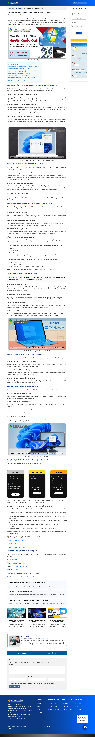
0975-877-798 (16, 559)
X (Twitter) (79, 703)
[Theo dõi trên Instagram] (44, 726)
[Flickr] (50, 726)
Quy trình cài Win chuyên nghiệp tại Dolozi (18, 75)
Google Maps (17, 716)
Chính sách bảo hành (55, 709)
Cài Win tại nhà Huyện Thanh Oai (17, 540)
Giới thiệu (39, 703)
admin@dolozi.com (17, 570)
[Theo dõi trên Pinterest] (47, 726)
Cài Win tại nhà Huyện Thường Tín (17, 547)
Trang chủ (11, 8)
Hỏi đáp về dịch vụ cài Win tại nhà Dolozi (18, 80)
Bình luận (11, 664)
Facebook (79, 709)
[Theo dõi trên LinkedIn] (49, 726)
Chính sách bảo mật (67, 703)
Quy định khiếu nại (67, 709)
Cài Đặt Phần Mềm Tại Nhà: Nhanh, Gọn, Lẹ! (37, 620)
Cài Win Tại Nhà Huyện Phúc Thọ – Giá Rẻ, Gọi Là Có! (52, 653)
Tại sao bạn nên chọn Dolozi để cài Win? (18, 71)
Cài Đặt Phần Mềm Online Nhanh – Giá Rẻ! (16, 620)
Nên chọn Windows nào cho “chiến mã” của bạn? (20, 68)
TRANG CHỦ (23, 2)
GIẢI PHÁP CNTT (31, 2)
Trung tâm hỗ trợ (40, 714)
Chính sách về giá (54, 703)
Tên (10, 676)
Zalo (78, 706)
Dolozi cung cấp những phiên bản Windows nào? (20, 73)
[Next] (67, 620)
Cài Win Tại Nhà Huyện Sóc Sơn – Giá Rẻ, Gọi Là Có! (22, 653)
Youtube (78, 712)
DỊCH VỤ (47, 2)
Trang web (50, 676)
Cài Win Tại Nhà (17, 8)
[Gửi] (85, 3)
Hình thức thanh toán (54, 706)
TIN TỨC (53, 2)
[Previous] (7, 620)
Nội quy (38, 709)
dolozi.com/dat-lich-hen (20, 563)
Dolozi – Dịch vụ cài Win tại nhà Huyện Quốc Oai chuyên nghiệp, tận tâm (25, 70)
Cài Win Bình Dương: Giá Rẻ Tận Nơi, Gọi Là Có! (57, 620)
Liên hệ (38, 706)
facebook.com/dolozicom (21, 566)
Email (30, 676)
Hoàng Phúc (25, 636)
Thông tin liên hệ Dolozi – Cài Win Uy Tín (18, 79)
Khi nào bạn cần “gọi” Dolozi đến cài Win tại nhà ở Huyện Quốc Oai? (24, 66)
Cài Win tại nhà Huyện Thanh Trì (17, 543)
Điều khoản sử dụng (67, 706)
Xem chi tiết (15, 494)
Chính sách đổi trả (54, 712)
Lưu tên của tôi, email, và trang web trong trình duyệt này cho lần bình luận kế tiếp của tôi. (32, 683)
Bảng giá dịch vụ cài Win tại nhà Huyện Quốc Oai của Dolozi (22, 77)
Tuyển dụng (39, 712)
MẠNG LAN (40, 2)
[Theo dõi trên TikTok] (45, 726)
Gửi (79, 33)
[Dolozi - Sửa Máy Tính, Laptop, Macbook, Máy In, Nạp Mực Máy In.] (13, 3)
